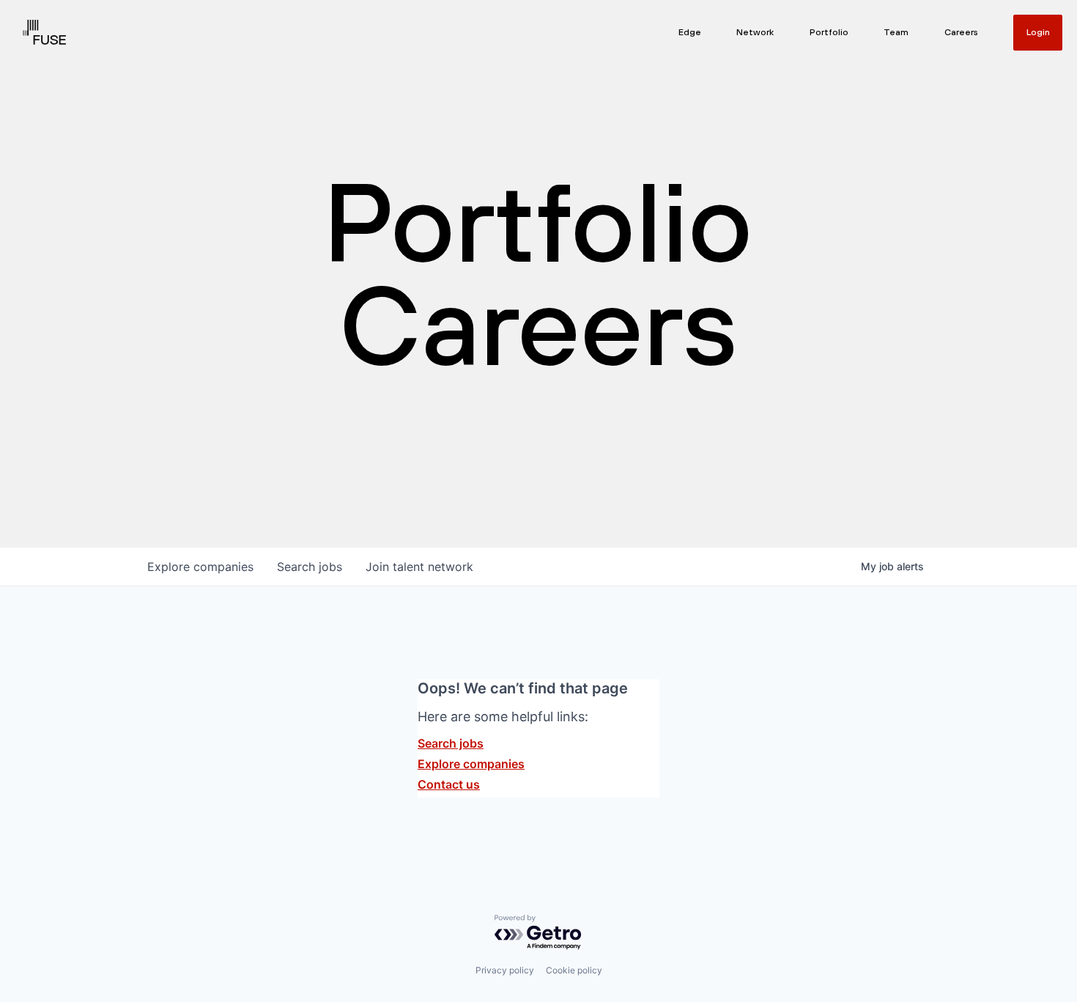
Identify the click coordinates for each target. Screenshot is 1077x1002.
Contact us (449, 784)
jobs (309, 566)
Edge (689, 32)
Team (896, 32)
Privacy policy (504, 970)
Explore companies (471, 763)
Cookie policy (574, 970)
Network (755, 32)
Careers (961, 32)
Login (1038, 32)
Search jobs (451, 743)
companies (200, 566)
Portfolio (829, 32)
